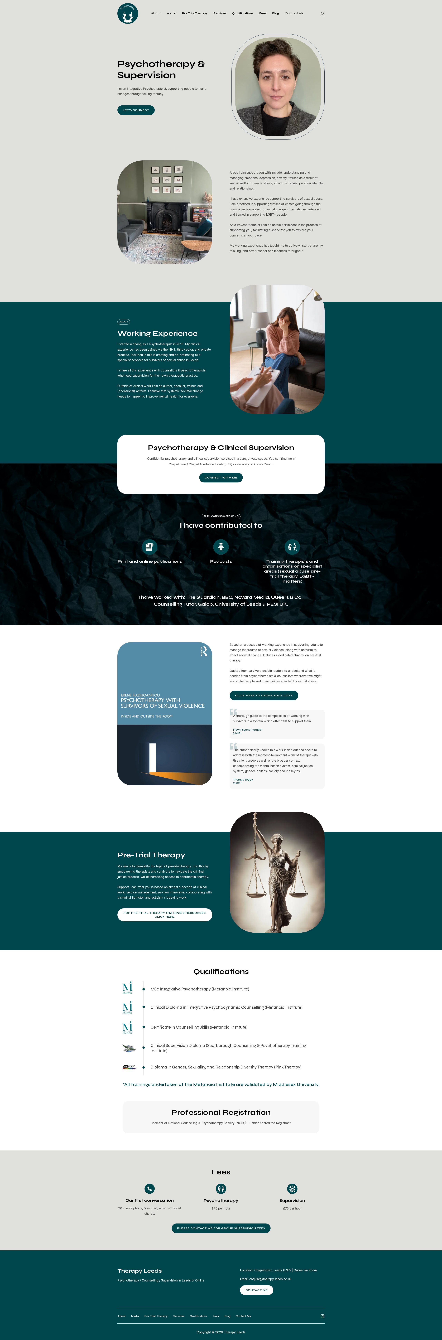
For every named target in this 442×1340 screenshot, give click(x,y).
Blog (275, 13)
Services (220, 13)
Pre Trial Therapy (195, 13)
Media (171, 13)
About (156, 13)
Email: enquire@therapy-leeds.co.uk (265, 1279)
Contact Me (294, 13)
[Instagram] (323, 14)
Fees (262, 13)
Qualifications (242, 13)
